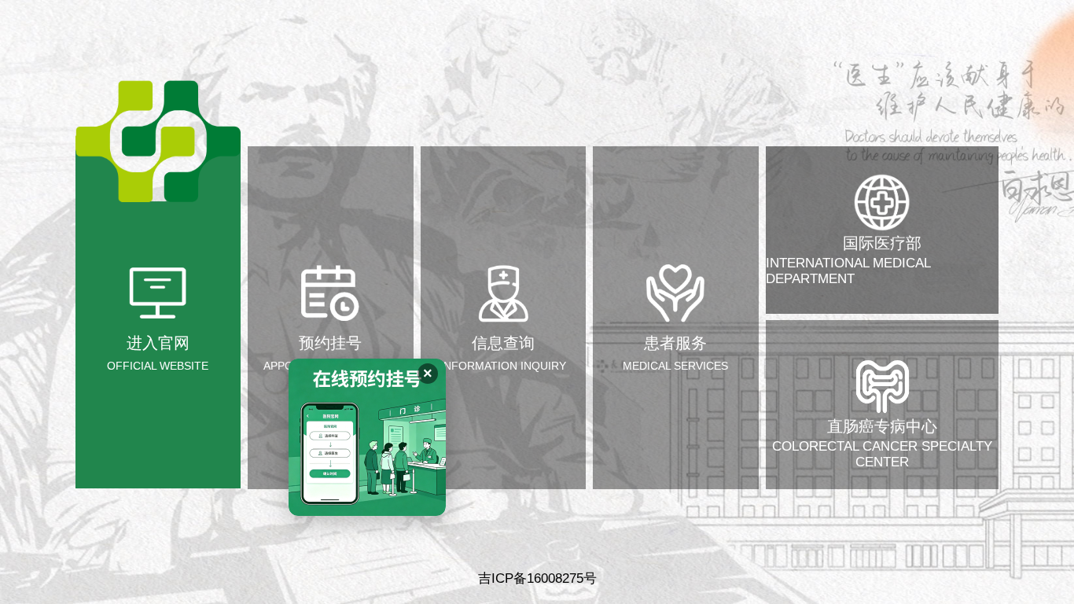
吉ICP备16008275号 (537, 578)
